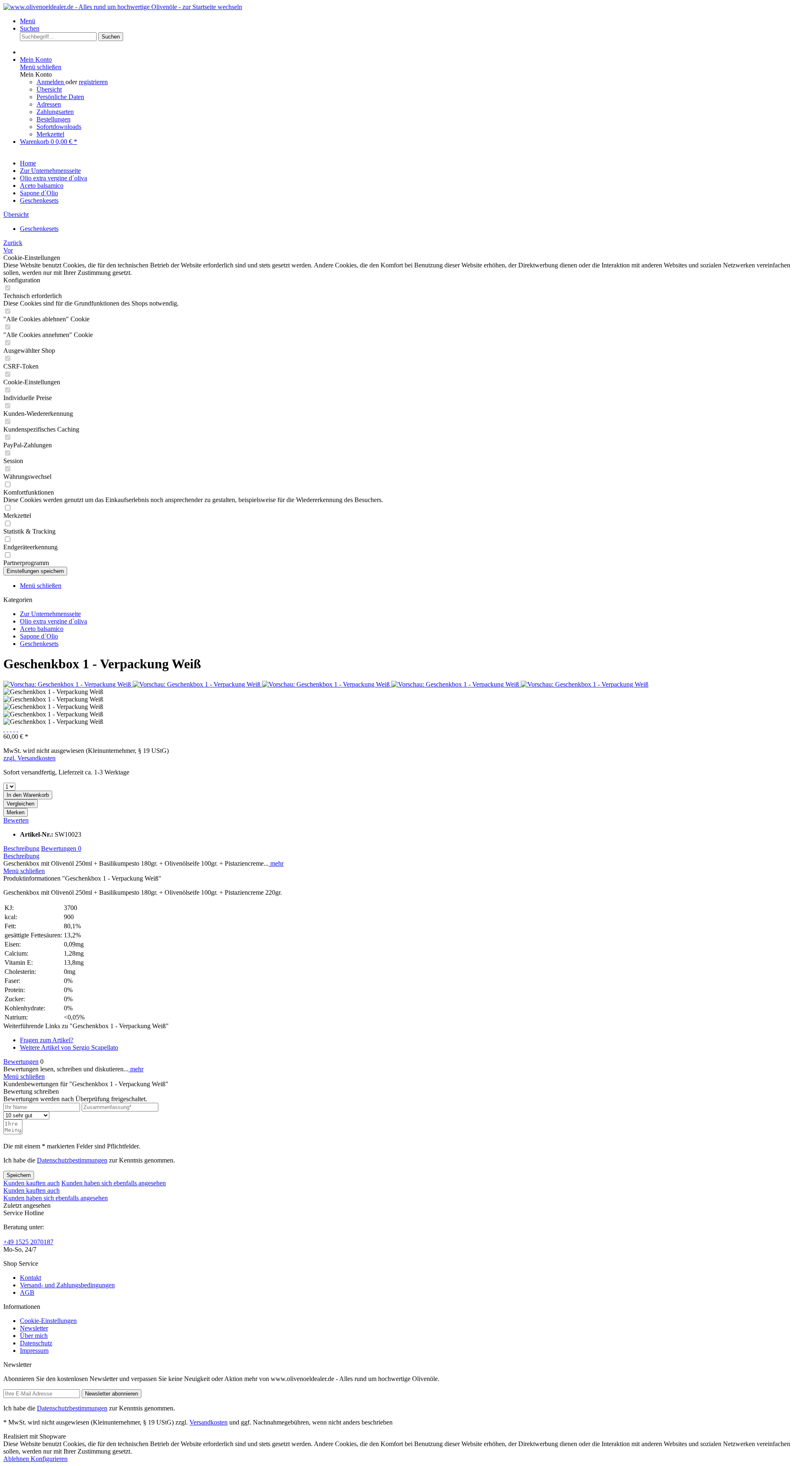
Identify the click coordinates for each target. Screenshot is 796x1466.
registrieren (93, 81)
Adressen (48, 104)
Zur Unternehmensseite (50, 613)
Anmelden (51, 81)
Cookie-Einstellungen (48, 1320)
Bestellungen (53, 119)
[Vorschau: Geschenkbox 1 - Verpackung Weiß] (68, 684)
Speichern (19, 1175)
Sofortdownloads (58, 126)
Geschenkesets (39, 643)
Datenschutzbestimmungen (72, 1160)
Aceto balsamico (41, 628)
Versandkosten (208, 1422)
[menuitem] (406, 21)
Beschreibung (21, 848)
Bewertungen (61, 848)
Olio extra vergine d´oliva (53, 621)
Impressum (34, 1350)
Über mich (34, 1335)
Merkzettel (50, 134)
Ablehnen (17, 1458)
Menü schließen (40, 66)
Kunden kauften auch (31, 1183)
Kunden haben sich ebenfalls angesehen (113, 1183)
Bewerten (16, 820)
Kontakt (30, 1277)
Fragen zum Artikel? (46, 1040)
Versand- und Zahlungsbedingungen (67, 1285)
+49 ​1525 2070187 (28, 1241)
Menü (27, 20)
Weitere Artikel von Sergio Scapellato (69, 1047)
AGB (27, 1292)
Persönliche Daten (60, 96)
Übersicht (49, 89)
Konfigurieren (49, 1458)
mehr (276, 863)
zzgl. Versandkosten (29, 758)
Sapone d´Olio (39, 636)
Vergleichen (20, 804)
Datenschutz (36, 1343)
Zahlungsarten (55, 111)
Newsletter (34, 1328)
